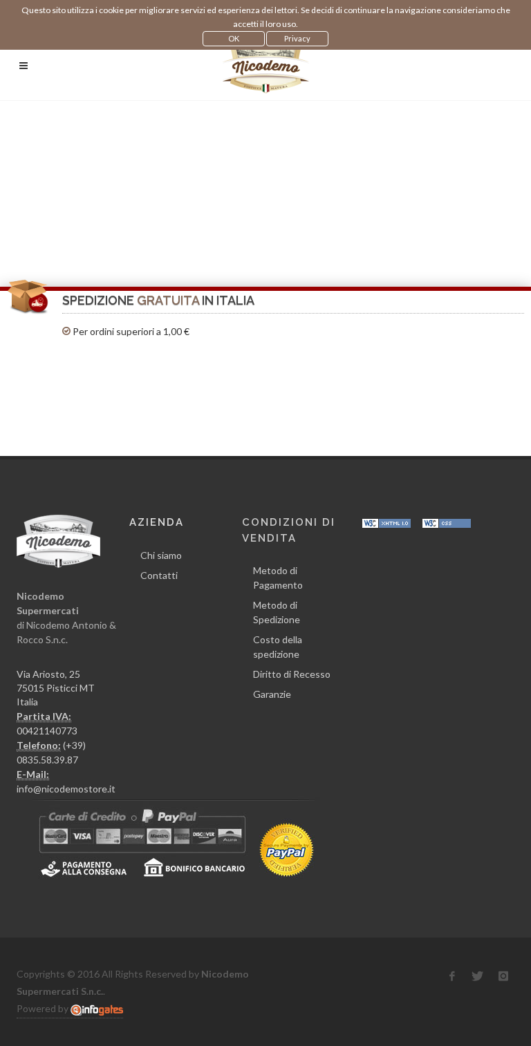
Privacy (297, 38)
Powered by (44, 1008)
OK (233, 38)
